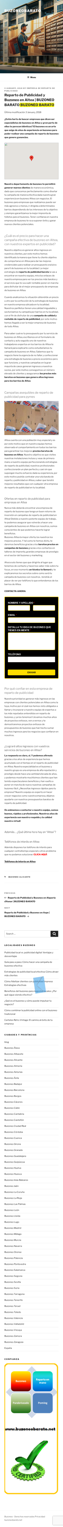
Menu (33, 77)
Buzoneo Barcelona (14, 1090)
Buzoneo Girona (12, 1144)
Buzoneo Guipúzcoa (14, 1162)
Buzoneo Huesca (13, 1174)
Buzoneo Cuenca (13, 1138)
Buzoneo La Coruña (14, 1192)
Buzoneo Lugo (11, 1222)
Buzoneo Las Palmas (15, 1204)
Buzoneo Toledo (12, 1312)
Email (12, 615)
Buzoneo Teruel (12, 1306)
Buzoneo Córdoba (13, 1132)
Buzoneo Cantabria (14, 1114)
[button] (31, 158)
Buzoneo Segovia (13, 1276)
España (8, 1348)
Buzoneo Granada (13, 1150)
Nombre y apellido (21, 603)
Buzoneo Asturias (13, 1072)
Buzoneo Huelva (12, 1168)
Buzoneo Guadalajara (15, 1156)
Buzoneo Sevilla (12, 1282)
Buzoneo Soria (11, 1288)
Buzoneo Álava (12, 1048)
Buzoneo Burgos (12, 1096)
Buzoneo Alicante (19, 877)
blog (6, 1042)
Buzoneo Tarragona (14, 1294)
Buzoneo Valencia (13, 1318)
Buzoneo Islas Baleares (16, 1180)
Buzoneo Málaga (12, 1234)
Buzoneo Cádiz (12, 1108)
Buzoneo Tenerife (13, 1300)
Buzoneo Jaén (11, 1186)
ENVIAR (31, 672)
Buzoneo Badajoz (13, 1084)
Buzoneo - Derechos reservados (19, 1516)
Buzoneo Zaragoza (13, 1342)
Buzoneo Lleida (12, 1216)
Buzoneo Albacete (13, 1054)
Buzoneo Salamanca (14, 1270)
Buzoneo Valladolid (14, 1324)
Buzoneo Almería (13, 1066)
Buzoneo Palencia (13, 1258)
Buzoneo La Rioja (13, 1198)
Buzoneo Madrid (12, 1228)
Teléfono (14, 654)
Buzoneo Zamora (13, 1336)
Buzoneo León (11, 1210)
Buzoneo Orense (13, 1252)
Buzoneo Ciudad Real (15, 1126)
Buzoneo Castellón (14, 1120)
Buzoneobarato (22, 11)
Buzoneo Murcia (12, 1240)
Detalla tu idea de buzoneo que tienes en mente (29, 629)
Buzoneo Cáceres (13, 1102)
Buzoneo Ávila (11, 1078)
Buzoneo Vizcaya (13, 1330)
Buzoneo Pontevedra (15, 1264)
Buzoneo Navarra (13, 1246)
